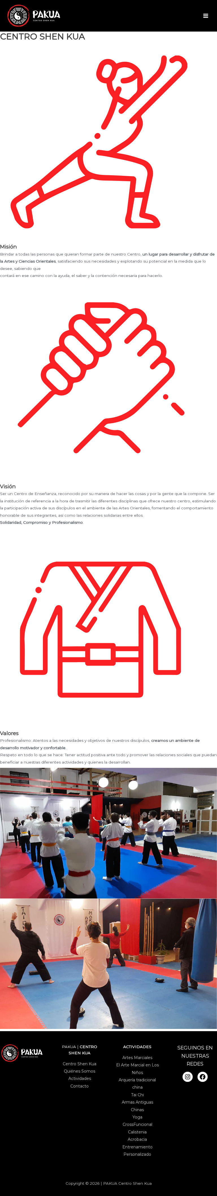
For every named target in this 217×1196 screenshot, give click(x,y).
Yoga (137, 1117)
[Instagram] (188, 1077)
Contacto (79, 1086)
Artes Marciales (137, 1057)
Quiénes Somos (79, 1071)
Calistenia (137, 1132)
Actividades (79, 1078)
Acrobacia (137, 1139)
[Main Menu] (206, 16)
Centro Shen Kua (79, 1063)
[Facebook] (203, 1077)
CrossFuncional (137, 1124)
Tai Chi (137, 1094)
